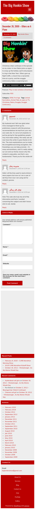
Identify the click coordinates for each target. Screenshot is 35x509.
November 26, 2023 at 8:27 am (19, 119)
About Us (17, 477)
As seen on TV (25, 100)
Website (6, 263)
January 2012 (10, 417)
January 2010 (10, 447)
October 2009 (10, 455)
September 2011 (11, 426)
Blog (17, 485)
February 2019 (10, 410)
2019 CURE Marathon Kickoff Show (18, 365)
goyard (12, 116)
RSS (11, 93)
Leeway (26, 506)
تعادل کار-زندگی (15, 190)
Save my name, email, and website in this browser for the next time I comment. (16, 276)
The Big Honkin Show (16, 5)
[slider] (29, 85)
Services (17, 481)
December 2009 (11, 450)
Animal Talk (15, 100)
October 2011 (10, 424)
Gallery (17, 501)
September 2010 (11, 429)
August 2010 (9, 431)
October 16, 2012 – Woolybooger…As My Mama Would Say (17, 382)
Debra (12, 102)
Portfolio (17, 497)
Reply (4, 160)
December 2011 (11, 419)
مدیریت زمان (14, 166)
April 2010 (9, 440)
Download (28, 90)
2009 (11, 98)
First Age (17, 98)
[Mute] (25, 85)
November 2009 (11, 452)
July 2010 (8, 433)
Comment (7, 224)
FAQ (17, 493)
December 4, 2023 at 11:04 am (19, 168)
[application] (17, 85)
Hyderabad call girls (12, 380)
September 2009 (11, 457)
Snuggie (18, 102)
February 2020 (10, 407)
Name (5, 247)
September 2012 (11, 414)
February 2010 (10, 445)
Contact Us (17, 489)
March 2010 (9, 443)
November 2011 (11, 421)
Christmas (5, 102)
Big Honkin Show (23, 34)
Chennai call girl (11, 392)
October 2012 (10, 412)
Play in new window (16, 90)
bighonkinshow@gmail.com (12, 471)
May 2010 (8, 438)
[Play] (5, 85)
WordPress (17, 506)
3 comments (7, 37)
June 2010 (8, 436)
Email (5, 255)
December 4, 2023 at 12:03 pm (19, 192)
